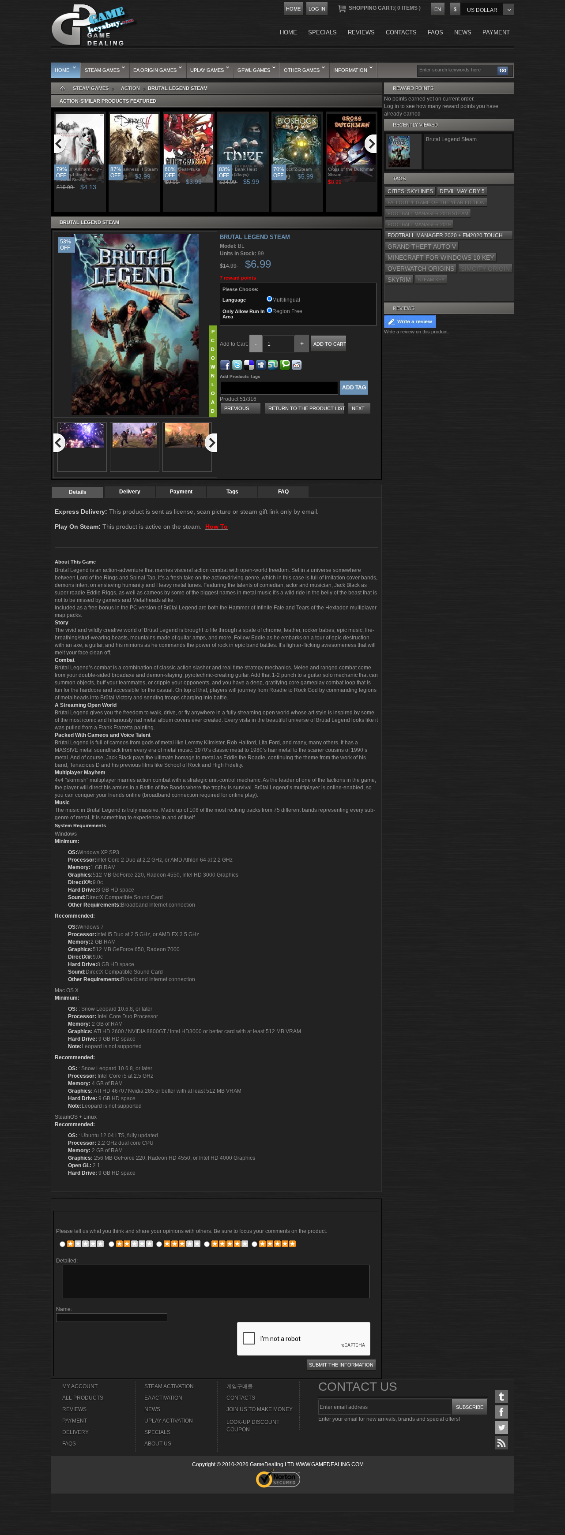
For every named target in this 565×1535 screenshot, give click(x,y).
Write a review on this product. (416, 331)
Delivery (129, 492)
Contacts (240, 1398)
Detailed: (67, 1261)
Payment (181, 492)
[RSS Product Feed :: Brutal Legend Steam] (501, 1442)
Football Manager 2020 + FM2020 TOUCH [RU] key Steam (445, 236)
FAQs (69, 1444)
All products (82, 1398)
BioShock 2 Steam (293, 169)
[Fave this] (284, 363)
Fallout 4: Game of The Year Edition (436, 202)
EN (437, 9)
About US (157, 1444)
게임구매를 (239, 1386)
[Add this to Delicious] (249, 363)
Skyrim (399, 279)
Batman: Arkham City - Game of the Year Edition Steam (79, 174)
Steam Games (91, 88)
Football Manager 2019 (419, 224)
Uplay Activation (168, 1421)
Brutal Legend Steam (451, 139)
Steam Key (431, 279)
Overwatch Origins (421, 268)
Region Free (287, 311)
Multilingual (286, 300)
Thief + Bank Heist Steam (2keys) (238, 172)
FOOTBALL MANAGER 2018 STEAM (428, 213)
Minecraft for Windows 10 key (441, 257)
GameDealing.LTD (272, 1464)
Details (78, 492)
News (152, 1409)
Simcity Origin (485, 268)
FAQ (283, 492)
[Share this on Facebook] (225, 363)
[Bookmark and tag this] (296, 363)
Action (130, 88)
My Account (80, 1386)
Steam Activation (169, 1386)
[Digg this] (261, 363)
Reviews (403, 308)
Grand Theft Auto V (422, 246)
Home (293, 8)
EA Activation (163, 1398)
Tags (232, 492)
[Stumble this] (272, 363)
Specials (157, 1432)
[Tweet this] (237, 363)
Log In (317, 8)
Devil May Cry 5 (462, 191)
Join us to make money (259, 1409)
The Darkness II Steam (134, 169)
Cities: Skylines (410, 191)
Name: (64, 1309)
